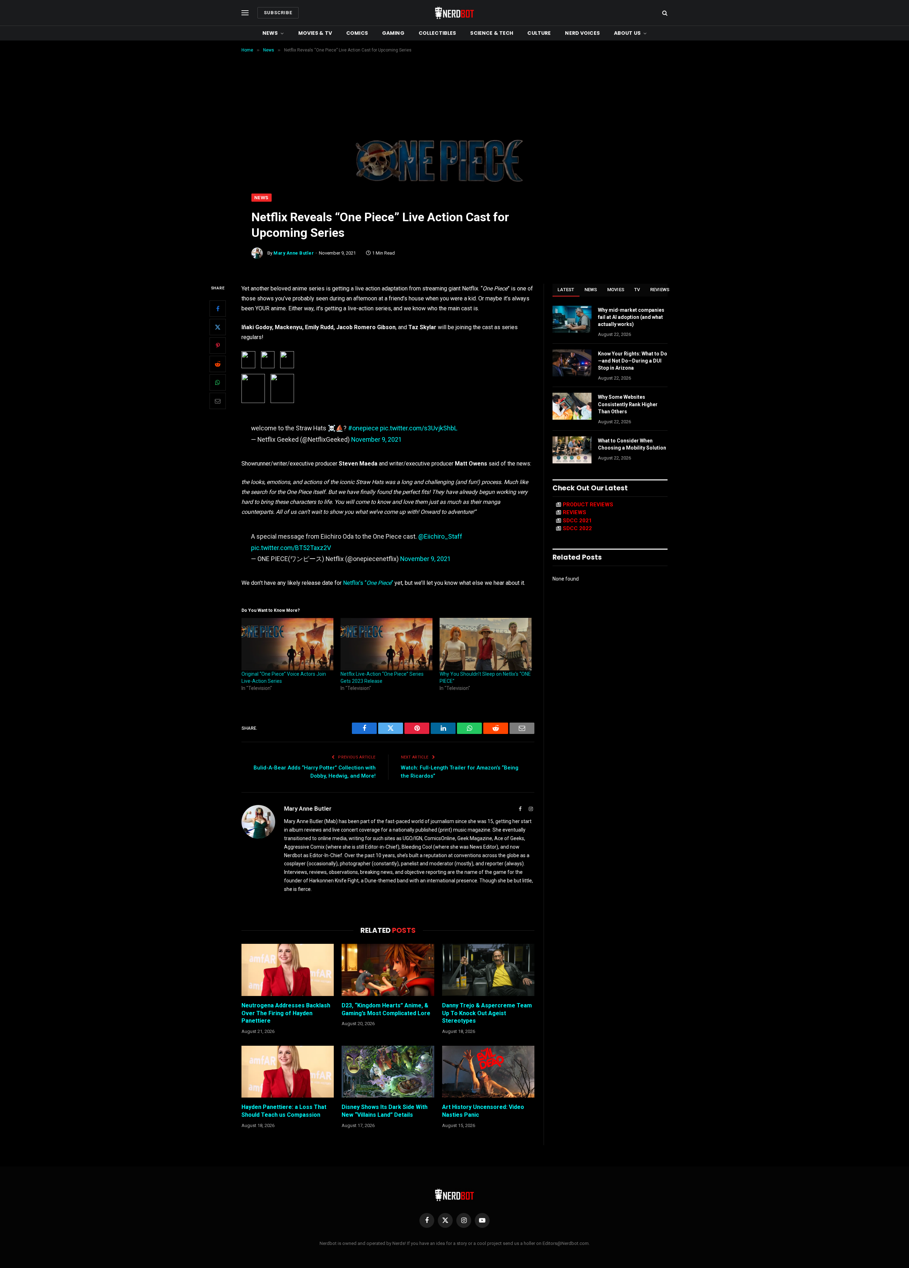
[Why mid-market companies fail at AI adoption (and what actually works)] (572, 319)
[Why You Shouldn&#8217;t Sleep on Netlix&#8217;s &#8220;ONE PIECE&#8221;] (486, 644)
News (270, 33)
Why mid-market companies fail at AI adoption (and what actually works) (631, 317)
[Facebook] (217, 308)
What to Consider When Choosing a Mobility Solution (632, 444)
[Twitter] (217, 327)
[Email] (217, 401)
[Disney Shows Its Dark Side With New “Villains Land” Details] (388, 1072)
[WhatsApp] (217, 382)
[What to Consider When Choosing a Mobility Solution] (572, 449)
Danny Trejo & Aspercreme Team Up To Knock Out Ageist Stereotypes (487, 1013)
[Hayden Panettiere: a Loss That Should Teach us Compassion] (287, 1072)
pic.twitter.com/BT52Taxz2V (291, 547)
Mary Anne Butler (293, 253)
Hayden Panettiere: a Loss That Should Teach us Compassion (283, 1111)
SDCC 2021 (577, 520)
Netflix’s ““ (368, 582)
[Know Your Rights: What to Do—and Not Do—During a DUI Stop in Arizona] (572, 362)
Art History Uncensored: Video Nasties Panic (483, 1111)
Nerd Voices (582, 33)
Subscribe (278, 12)
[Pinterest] (217, 345)
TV (637, 289)
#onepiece (363, 428)
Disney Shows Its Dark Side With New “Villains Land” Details (385, 1111)
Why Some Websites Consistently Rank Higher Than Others (628, 404)
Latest (566, 289)
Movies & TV (315, 33)
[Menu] (245, 13)
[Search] (664, 13)
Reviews (660, 289)
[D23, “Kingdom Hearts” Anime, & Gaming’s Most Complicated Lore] (388, 970)
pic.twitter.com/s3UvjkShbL (418, 428)
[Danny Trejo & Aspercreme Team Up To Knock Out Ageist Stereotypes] (488, 970)
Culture (539, 33)
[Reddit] (217, 364)
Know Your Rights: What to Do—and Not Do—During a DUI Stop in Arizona (632, 361)
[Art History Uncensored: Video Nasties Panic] (488, 1072)
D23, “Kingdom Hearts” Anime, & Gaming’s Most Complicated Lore (386, 1009)
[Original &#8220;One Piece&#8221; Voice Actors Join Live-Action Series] (287, 644)
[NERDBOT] (454, 12)
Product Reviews (588, 504)
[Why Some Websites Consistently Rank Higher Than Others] (572, 406)
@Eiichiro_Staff (440, 536)
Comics (357, 33)
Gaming (393, 33)
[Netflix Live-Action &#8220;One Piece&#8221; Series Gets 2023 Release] (386, 644)
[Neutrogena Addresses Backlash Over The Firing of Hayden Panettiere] (287, 970)
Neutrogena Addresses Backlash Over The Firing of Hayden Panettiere (285, 1013)
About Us (627, 33)
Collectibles (437, 33)
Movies (616, 289)
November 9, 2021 (376, 439)
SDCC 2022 (577, 528)
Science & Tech (491, 33)
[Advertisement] (454, 140)
